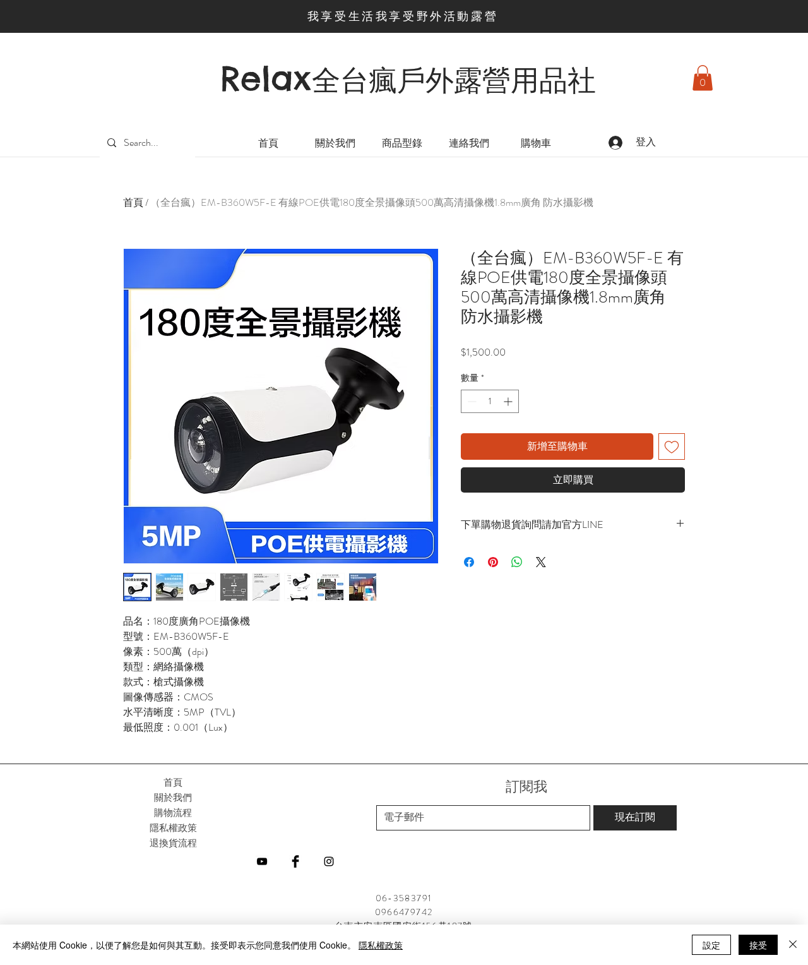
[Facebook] (295, 861)
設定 (711, 944)
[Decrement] (470, 401)
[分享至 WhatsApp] (517, 562)
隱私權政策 (381, 944)
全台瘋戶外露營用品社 (454, 80)
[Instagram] (329, 861)
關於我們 (173, 797)
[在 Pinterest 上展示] (493, 562)
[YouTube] (262, 861)
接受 (758, 944)
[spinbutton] (489, 401)
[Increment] (509, 401)
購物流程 (173, 812)
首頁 (133, 202)
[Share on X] (541, 562)
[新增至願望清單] (671, 446)
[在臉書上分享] (469, 562)
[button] (702, 78)
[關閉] (792, 945)
